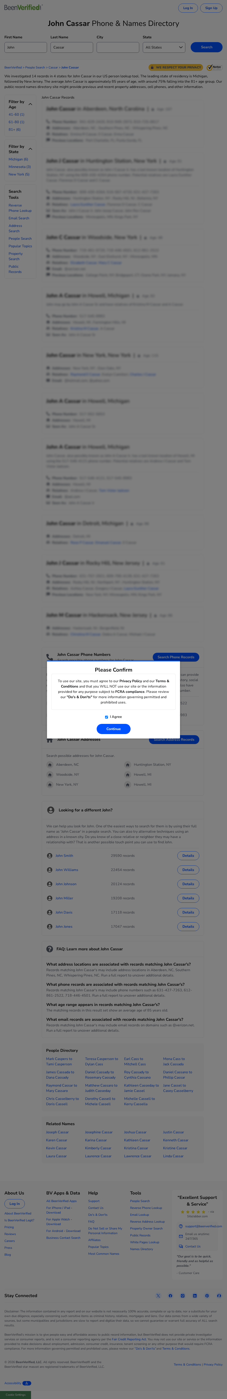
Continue (113, 729)
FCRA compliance (130, 691)
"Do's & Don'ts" (79, 697)
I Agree (115, 716)
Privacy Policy (130, 681)
